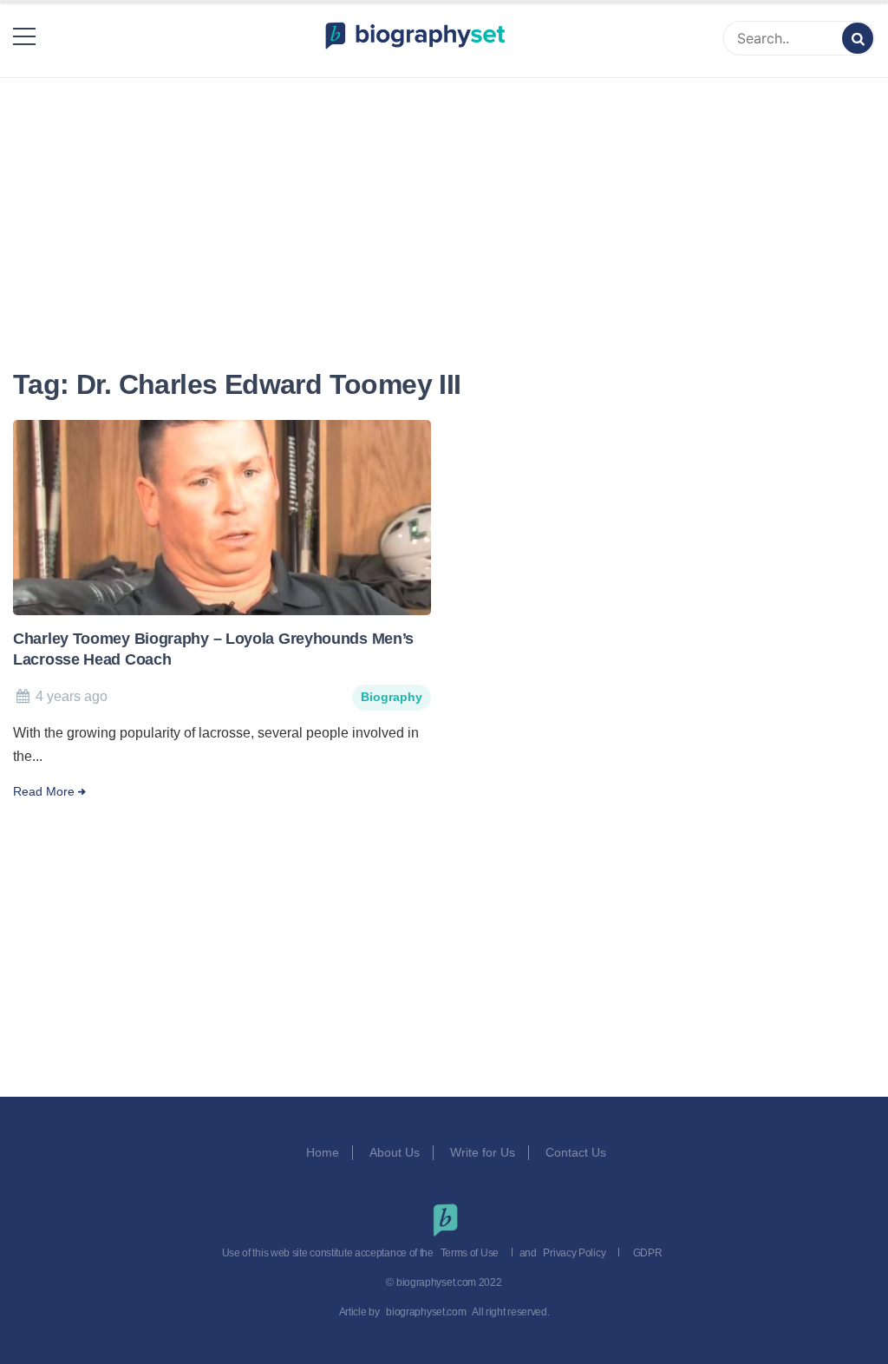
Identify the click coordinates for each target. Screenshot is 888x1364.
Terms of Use (470, 1253)
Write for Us (482, 1152)
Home (322, 1152)
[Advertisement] (444, 201)
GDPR (648, 1253)
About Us (394, 1152)
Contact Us (577, 1152)
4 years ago (72, 696)
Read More (44, 791)
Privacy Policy (574, 1253)
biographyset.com (426, 1312)
